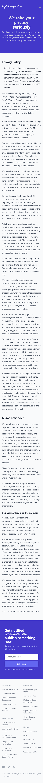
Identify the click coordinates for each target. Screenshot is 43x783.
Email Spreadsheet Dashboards (9, 699)
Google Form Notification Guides (9, 736)
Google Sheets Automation (7, 743)
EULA (25, 735)
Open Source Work (30, 706)
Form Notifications (9, 704)
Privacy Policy (28, 739)
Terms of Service (29, 743)
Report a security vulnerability (29, 711)
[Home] (12, 7)
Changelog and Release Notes (29, 718)
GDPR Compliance (30, 731)
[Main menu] (39, 7)
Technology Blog (29, 696)
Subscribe (21, 664)
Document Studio (8, 693)
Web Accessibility (30, 752)
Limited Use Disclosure (32, 748)
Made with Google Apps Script (30, 701)
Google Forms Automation (7, 749)
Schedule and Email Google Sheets (9, 756)
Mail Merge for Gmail (10, 689)
